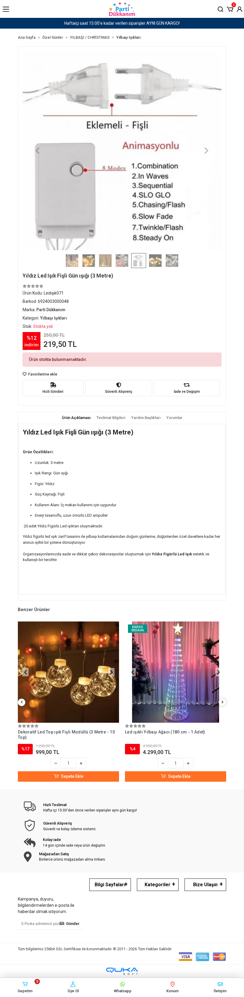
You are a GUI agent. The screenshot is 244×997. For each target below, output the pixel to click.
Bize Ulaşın (205, 884)
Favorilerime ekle (42, 374)
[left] (22, 702)
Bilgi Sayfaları (110, 884)
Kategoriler (158, 884)
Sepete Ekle (72, 776)
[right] (223, 702)
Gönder (72, 923)
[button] (230, 8)
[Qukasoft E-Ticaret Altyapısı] (122, 971)
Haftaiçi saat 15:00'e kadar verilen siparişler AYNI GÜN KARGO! (122, 23)
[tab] (76, 418)
